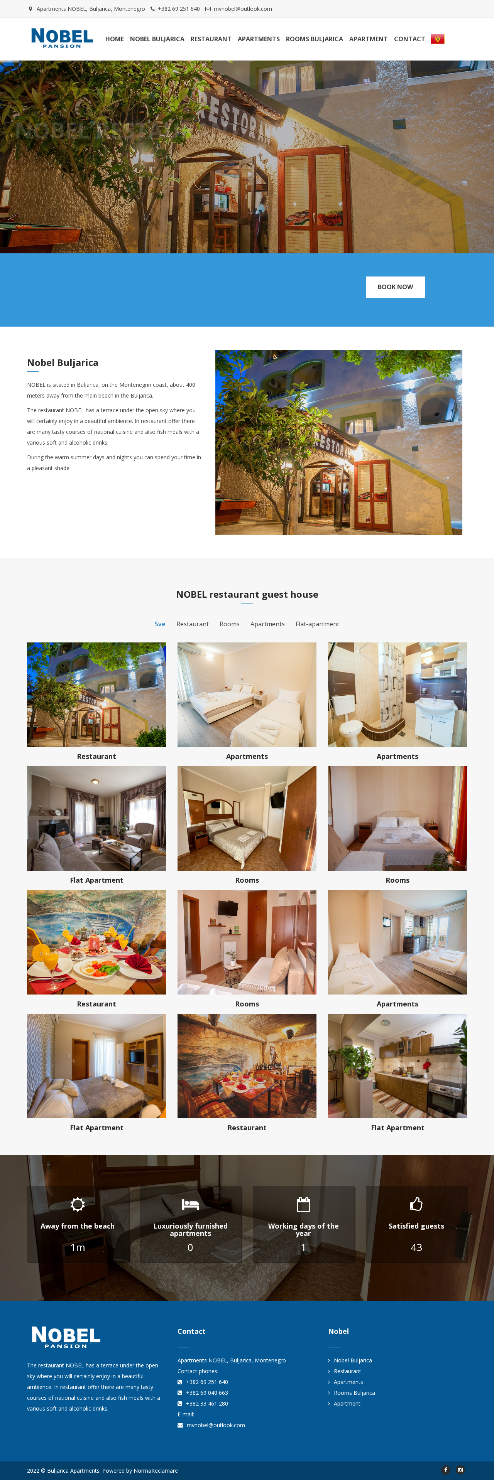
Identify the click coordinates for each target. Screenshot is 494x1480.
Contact (409, 39)
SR (438, 39)
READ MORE (57, 184)
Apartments (259, 39)
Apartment (368, 39)
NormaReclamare (156, 1470)
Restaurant (211, 39)
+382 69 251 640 (177, 8)
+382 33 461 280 (207, 1403)
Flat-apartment (317, 624)
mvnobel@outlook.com (241, 8)
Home (114, 39)
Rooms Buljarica (314, 39)
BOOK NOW (395, 287)
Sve (160, 624)
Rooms (230, 624)
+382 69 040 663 (207, 1392)
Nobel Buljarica (157, 39)
